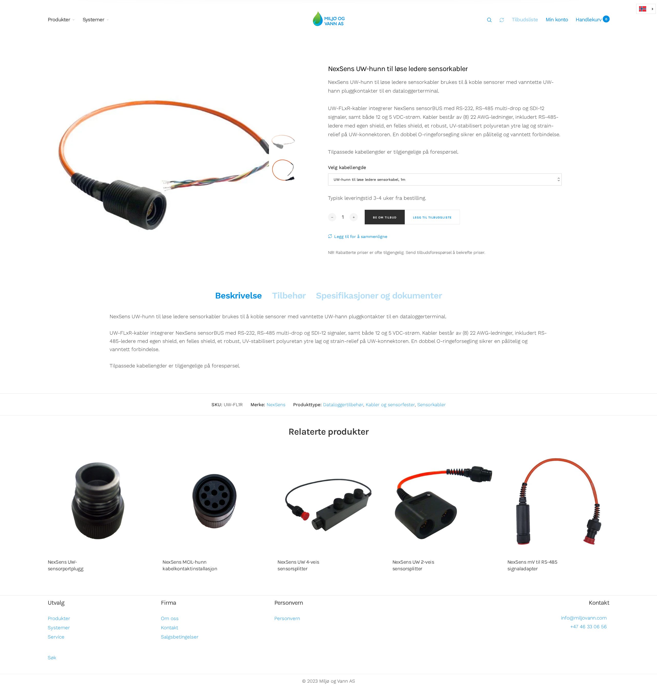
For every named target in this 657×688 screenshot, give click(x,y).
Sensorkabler (431, 404)
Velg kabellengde (347, 167)
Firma (168, 602)
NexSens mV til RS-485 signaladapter (532, 565)
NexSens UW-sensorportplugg (65, 565)
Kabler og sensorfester (390, 404)
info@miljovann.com (584, 618)
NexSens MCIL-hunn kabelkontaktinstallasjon (189, 565)
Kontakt (169, 628)
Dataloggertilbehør (343, 404)
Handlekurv (591, 19)
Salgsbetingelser (179, 637)
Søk (52, 658)
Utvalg (56, 602)
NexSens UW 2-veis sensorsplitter (413, 565)
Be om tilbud (385, 217)
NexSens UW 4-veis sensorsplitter (298, 565)
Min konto (557, 19)
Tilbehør (289, 295)
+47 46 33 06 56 (588, 627)
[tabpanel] (165, 157)
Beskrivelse (238, 295)
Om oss (170, 618)
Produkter (59, 19)
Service (56, 637)
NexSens (276, 404)
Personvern (288, 602)
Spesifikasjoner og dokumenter (379, 295)
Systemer (93, 19)
